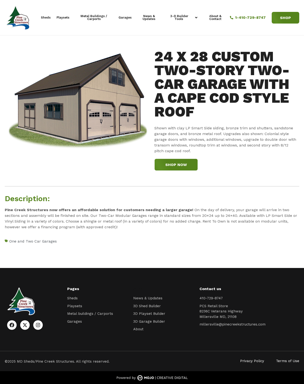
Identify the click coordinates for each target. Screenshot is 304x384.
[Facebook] (12, 325)
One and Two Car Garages (33, 241)
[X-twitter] (25, 325)
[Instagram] (38, 325)
